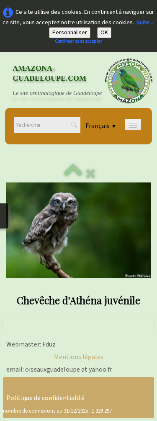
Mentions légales (78, 357)
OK (104, 32)
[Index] (73, 174)
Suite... (144, 22)
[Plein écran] (90, 174)
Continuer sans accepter (78, 41)
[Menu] (133, 124)
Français (101, 126)
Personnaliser (69, 32)
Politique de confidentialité (45, 398)
